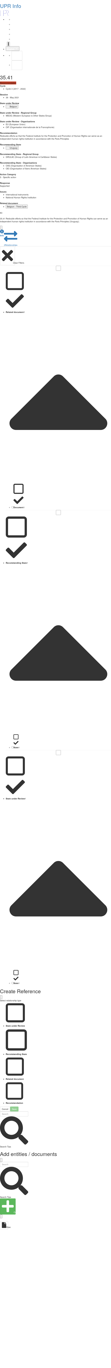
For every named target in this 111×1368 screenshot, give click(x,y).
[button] (2, 233)
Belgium (13, 106)
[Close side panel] (1, 228)
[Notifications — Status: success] (8, 44)
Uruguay (13, 147)
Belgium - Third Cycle (17, 206)
